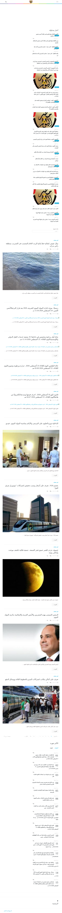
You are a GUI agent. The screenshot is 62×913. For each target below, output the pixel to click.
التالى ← (26, 736)
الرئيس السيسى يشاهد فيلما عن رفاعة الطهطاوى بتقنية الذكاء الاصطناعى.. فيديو (45, 836)
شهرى (51, 747)
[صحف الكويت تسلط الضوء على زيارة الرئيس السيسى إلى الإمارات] (45, 140)
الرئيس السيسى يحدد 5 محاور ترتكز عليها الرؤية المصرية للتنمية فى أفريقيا (45, 220)
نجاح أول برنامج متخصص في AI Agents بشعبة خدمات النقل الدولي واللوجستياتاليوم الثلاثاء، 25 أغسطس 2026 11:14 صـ (45, 883)
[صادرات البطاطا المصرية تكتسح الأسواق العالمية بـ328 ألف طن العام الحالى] (45, 178)
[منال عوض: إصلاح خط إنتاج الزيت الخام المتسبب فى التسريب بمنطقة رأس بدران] (31, 271)
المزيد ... (55, 297)
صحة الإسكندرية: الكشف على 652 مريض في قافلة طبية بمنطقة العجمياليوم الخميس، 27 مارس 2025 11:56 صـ (46, 766)
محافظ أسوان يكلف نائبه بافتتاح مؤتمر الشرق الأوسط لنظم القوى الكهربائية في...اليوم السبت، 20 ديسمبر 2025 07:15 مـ (45, 133)
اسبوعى (56, 747)
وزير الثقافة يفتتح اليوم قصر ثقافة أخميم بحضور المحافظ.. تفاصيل (45, 41)
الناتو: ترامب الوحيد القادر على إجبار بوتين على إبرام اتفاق (45, 208)
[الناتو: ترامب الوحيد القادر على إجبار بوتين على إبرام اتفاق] (45, 197)
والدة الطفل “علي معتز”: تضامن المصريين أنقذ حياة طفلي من (45, 54)
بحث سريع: (55, 228)
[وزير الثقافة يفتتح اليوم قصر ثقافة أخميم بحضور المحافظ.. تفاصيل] (45, 35)
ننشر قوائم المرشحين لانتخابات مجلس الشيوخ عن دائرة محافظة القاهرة (46, 799)
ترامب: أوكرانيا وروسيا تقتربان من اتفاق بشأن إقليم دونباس (46, 159)
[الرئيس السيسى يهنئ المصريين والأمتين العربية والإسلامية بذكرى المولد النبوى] (31, 642)
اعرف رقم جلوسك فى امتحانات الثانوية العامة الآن (46, 775)
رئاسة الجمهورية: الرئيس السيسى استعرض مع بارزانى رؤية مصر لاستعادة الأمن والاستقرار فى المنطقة (46, 69)
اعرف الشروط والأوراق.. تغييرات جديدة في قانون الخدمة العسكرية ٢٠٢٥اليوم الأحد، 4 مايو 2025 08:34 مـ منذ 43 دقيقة (45, 844)
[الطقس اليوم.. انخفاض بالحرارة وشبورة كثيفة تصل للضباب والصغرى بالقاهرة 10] (45, 101)
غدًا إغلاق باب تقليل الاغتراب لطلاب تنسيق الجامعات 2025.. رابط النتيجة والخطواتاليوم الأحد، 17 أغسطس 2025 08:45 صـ (45, 756)
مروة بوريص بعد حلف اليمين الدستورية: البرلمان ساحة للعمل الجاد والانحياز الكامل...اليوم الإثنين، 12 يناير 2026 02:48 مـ (46, 94)
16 (30, 736)
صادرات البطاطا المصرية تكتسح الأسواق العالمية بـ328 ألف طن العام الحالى (45, 185)
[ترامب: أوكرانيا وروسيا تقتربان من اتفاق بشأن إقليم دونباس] (45, 153)
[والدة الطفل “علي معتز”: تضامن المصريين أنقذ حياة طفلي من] (45, 48)
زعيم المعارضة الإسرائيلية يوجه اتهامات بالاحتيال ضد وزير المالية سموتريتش (45, 172)
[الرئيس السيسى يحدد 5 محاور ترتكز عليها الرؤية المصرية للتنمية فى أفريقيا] (45, 214)
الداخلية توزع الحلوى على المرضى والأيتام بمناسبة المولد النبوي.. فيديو (32, 423)
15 (33, 736)
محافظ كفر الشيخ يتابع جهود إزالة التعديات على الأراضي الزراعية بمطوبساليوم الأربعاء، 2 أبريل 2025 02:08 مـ (45, 854)
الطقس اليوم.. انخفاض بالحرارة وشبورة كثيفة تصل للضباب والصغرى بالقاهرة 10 (45, 108)
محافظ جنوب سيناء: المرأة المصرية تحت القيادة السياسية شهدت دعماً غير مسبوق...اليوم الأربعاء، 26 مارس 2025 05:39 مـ (45, 864)
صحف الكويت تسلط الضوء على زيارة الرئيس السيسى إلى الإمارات (45, 147)
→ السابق (56, 736)
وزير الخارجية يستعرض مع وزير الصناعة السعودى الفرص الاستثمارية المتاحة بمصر (45, 783)
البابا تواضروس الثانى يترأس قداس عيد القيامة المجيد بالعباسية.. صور (46, 806)
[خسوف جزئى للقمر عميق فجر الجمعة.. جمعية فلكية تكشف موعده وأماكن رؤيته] (31, 577)
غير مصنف (56, 240)
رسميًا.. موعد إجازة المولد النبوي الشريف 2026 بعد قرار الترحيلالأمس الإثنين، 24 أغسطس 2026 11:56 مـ (45, 874)
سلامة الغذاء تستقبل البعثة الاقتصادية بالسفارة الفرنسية (46, 791)
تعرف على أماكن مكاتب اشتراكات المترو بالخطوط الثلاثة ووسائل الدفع (31, 679)
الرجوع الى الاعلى (8, 910)
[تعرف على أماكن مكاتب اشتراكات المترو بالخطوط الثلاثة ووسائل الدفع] (31, 704)
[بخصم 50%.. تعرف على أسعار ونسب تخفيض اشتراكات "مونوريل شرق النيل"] (31, 513)
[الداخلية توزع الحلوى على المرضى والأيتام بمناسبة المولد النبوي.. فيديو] (31, 448)
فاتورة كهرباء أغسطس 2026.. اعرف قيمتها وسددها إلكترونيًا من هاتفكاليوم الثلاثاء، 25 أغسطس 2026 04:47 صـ (46, 827)
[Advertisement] (31, 15)
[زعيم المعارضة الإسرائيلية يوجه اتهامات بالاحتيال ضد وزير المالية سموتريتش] (45, 166)
